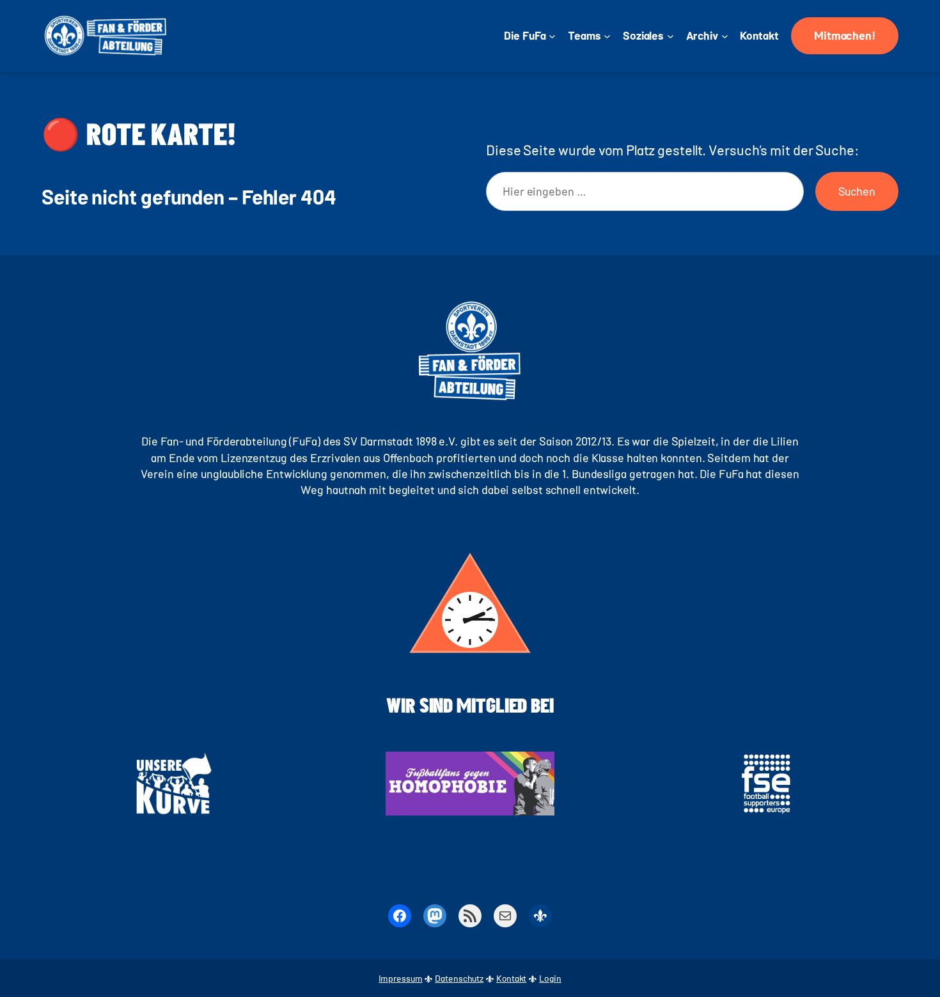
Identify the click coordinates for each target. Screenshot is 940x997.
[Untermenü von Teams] (607, 36)
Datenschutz (459, 978)
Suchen (856, 191)
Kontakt (511, 978)
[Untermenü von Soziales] (670, 36)
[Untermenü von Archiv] (724, 36)
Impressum (400, 978)
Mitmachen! (844, 35)
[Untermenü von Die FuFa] (552, 36)
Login (550, 978)
